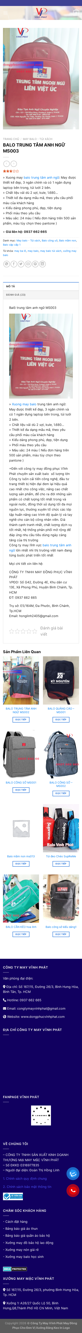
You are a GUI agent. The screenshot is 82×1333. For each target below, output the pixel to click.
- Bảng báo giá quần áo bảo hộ (26, 1236)
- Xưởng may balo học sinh (23, 1257)
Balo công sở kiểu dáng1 (61, 926)
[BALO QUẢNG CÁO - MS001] (61, 680)
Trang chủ (11, 139)
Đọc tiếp (21, 719)
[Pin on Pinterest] (35, 264)
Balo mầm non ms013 (21, 856)
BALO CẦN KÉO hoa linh (21, 926)
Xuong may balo (24, 404)
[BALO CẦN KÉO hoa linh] (21, 898)
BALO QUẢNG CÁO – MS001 (61, 710)
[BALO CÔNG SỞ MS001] (21, 754)
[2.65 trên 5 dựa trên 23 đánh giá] (41, 171)
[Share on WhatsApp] (6, 264)
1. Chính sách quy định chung (25, 1178)
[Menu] (5, 13)
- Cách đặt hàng (15, 1222)
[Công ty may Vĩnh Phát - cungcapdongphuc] (41, 13)
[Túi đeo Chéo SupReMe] (61, 828)
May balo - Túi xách (37, 139)
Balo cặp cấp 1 (11, 244)
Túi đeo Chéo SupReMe (61, 856)
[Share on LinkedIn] (42, 264)
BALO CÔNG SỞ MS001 (21, 782)
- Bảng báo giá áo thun (20, 1229)
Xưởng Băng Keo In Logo (53, 1327)
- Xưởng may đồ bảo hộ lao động (28, 1243)
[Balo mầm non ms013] (21, 828)
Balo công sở (50, 240)
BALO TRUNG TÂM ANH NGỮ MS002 (21, 710)
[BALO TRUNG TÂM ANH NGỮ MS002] (21, 680)
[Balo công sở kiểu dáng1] (61, 898)
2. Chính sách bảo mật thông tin (27, 1187)
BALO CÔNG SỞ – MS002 (61, 784)
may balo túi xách (51, 250)
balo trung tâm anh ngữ (41, 177)
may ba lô (20, 250)
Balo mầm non (67, 240)
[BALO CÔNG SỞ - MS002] (61, 754)
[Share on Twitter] (21, 264)
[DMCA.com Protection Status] (15, 1269)
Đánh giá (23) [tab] (15, 294)
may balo (33, 250)
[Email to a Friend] (28, 264)
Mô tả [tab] (10, 286)
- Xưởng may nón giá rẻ (21, 1250)
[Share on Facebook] (14, 264)
